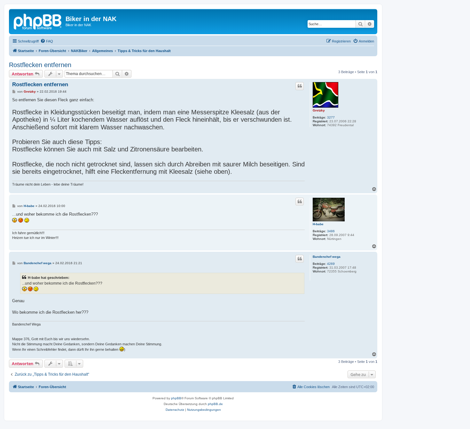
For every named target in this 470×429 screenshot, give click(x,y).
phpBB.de (215, 404)
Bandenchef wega (327, 256)
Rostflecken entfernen (40, 64)
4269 (331, 263)
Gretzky (319, 110)
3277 (331, 117)
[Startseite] (38, 21)
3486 (331, 231)
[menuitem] (46, 41)
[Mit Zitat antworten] (299, 86)
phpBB (176, 398)
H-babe (318, 224)
